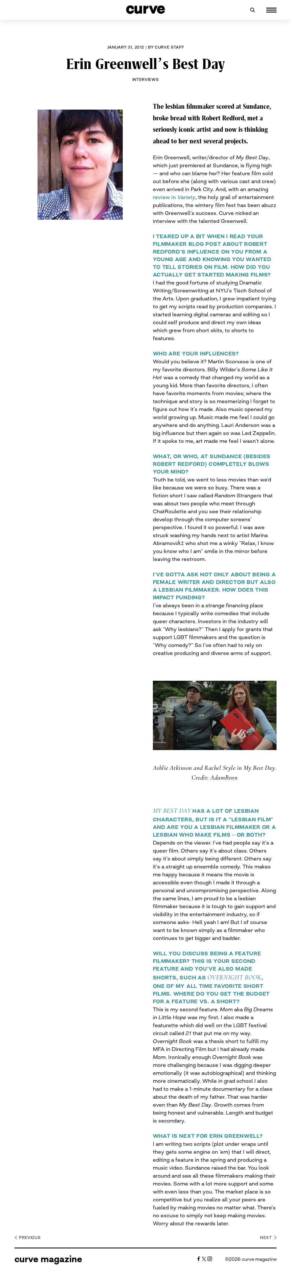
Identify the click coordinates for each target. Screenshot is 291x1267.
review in (174, 197)
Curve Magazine (48, 1259)
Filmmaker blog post (187, 244)
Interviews (145, 79)
